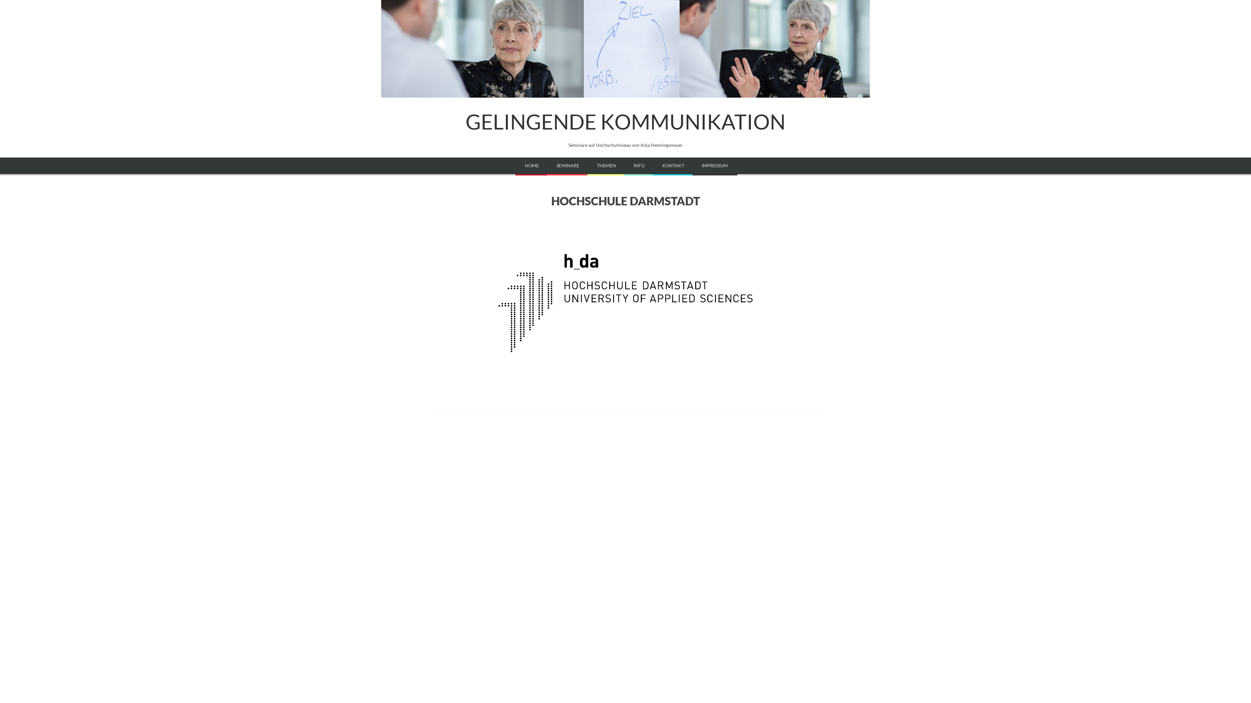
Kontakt (673, 165)
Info (639, 165)
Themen (606, 165)
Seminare (567, 165)
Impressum (715, 165)
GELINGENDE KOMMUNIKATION (625, 121)
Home (532, 165)
